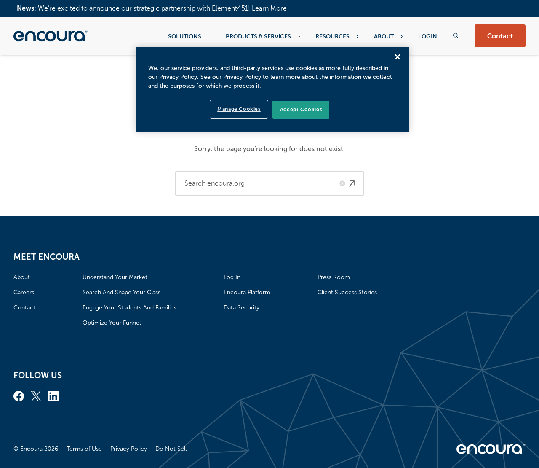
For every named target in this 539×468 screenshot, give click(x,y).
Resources (332, 36)
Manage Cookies (238, 109)
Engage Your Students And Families (129, 307)
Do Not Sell (171, 449)
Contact (500, 36)
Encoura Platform (247, 292)
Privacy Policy (128, 449)
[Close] (397, 57)
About (384, 36)
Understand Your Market (115, 277)
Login (427, 36)
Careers (23, 292)
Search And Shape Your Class (121, 292)
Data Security (241, 307)
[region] (272, 89)
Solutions (184, 36)
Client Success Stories (347, 292)
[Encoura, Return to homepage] (50, 36)
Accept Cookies (301, 110)
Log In (232, 277)
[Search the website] (455, 35)
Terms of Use (84, 449)
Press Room (334, 277)
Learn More (269, 8)
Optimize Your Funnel (112, 323)
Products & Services (258, 36)
